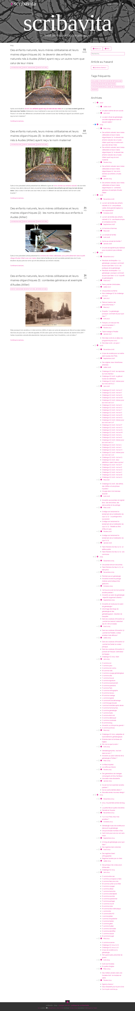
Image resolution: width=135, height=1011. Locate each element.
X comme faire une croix (110, 881)
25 (101, 872)
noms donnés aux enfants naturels (65, 186)
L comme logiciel (108, 698)
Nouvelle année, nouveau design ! (113, 792)
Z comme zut (106, 663)
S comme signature (108, 680)
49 (97, 794)
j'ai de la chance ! (100, 67)
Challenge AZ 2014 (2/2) (110, 945)
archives (94, 89)
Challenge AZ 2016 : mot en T (112, 410)
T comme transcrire (108, 891)
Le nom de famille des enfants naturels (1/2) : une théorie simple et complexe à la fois (113, 219)
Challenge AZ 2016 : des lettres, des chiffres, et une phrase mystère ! (112, 486)
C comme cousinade (109, 720)
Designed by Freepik (92, 1008)
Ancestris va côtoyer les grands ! (113, 725)
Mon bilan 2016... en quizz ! (111, 343)
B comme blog (107, 723)
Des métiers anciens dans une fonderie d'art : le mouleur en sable (112, 975)
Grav (39, 1008)
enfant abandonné (29, 67)
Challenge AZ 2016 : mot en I (112, 447)
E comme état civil (108, 715)
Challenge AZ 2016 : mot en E (112, 467)
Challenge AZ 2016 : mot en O (112, 427)
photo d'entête (60, 1008)
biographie (102, 84)
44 (97, 345)
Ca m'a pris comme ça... (110, 989)
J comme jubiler (107, 916)
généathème (111, 84)
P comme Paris (107, 688)
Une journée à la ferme (109, 291)
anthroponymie (16, 67)
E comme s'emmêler (109, 929)
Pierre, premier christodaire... (111, 284)
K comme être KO (108, 913)
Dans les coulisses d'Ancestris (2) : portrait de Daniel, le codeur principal (113, 644)
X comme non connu (109, 668)
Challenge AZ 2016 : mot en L (112, 435)
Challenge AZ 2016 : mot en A (112, 477)
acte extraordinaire (98, 87)
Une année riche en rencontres (112, 565)
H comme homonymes (110, 708)
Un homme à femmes (109, 228)
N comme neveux (108, 693)
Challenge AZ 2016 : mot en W (112, 397)
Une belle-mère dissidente (111, 778)
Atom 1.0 (97, 49)
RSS (107, 49)
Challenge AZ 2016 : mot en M (112, 432)
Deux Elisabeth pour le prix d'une (113, 987)
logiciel (109, 87)
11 (97, 252)
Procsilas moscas (73, 1008)
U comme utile (107, 675)
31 (101, 386)
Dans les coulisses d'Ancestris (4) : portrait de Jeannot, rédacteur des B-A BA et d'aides (113, 621)
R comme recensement (110, 683)
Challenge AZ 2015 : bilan (110, 657)
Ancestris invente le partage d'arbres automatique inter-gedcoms (111, 581)
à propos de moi (64, 1005)
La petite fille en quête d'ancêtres (113, 808)
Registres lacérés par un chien (112, 858)
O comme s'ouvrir (108, 904)
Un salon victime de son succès (112, 111)
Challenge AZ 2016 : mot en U (112, 407)
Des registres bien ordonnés (111, 847)
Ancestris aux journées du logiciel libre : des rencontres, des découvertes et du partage (113, 502)
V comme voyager (108, 886)
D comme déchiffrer (108, 931)
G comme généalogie (109, 710)
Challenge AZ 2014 (108, 870)
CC (85, 1008)
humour (94, 84)
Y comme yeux (107, 665)
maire (45, 289)
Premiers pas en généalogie (111, 576)
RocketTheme (52, 1008)
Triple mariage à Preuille (110, 331)
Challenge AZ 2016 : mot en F (112, 465)
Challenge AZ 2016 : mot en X (112, 395)
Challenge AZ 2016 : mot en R (112, 415)
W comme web (107, 670)
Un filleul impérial (107, 764)
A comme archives (108, 728)
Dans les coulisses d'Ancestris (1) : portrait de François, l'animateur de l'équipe (113, 651)
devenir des (42, 109)
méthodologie (117, 81)
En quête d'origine (108, 966)
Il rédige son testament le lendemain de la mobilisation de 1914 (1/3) (113, 538)
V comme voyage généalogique (113, 673)
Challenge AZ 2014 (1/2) (110, 947)
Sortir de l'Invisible (108, 964)
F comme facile (107, 713)
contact (117, 4)
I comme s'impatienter (109, 919)
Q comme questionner (109, 899)
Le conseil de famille (109, 235)
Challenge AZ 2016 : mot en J (112, 445)
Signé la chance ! (107, 984)
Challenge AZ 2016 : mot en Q (112, 417)
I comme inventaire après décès (113, 705)
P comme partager (108, 901)
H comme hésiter (108, 921)
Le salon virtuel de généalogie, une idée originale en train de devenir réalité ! (112, 119)
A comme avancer (108, 942)
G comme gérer (107, 923)
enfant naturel (42, 67)
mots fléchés (106, 81)
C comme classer (108, 933)
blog (109, 4)
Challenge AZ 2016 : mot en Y (112, 393)
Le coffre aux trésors (109, 767)
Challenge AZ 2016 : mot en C (112, 472)
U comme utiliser (107, 889)
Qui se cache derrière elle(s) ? (112, 790)
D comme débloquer (109, 718)
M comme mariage (108, 695)
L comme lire (106, 911)
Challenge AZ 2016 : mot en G (112, 457)
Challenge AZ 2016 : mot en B (112, 475)
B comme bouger (108, 936)
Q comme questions (109, 685)
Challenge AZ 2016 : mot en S (112, 412)
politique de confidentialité (80, 1005)
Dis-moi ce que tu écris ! (110, 744)
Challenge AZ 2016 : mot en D (112, 470)
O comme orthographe (110, 690)
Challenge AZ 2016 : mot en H (112, 450)
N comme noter (107, 906)
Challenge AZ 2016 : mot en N (112, 430)
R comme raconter (108, 896)
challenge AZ (96, 81)
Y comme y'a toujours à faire (111, 879)
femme (39, 289)
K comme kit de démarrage (111, 700)
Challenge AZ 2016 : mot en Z (112, 390)
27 (101, 659)
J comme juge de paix (109, 703)
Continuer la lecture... (17, 121)
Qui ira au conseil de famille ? (112, 241)
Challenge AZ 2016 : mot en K (112, 437)
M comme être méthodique (111, 909)
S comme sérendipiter (109, 894)
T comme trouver (108, 678)
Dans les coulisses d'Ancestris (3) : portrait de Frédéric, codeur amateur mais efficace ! (113, 632)
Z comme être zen (108, 876)
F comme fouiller (108, 926)
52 (97, 556)
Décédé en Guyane (108, 810)
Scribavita (25, 3)
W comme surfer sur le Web (111, 884)
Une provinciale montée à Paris (112, 831)
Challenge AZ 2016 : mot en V (112, 405)
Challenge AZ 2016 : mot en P (112, 425)
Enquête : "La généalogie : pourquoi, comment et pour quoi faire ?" (113, 313)
